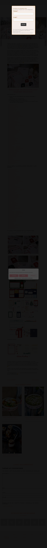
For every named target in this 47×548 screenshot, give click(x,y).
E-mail (15, 17)
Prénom (15, 11)
